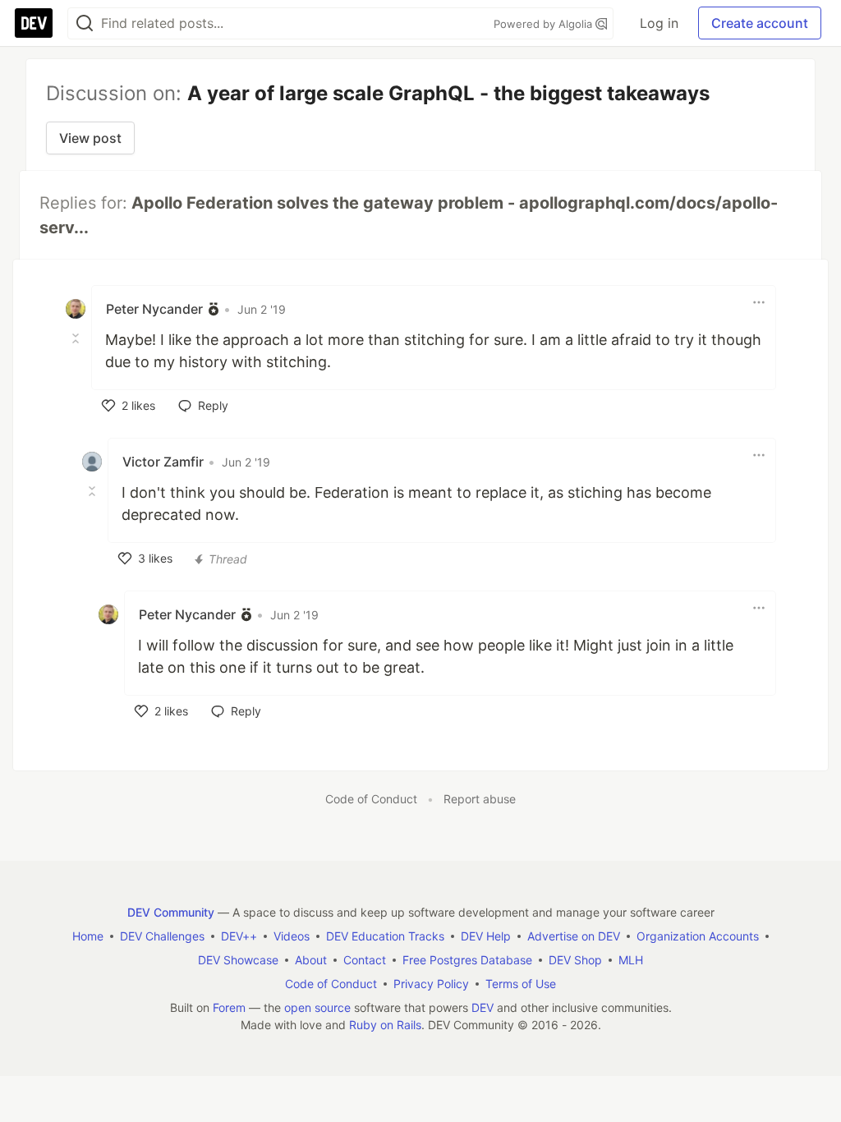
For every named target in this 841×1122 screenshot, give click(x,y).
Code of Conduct (371, 799)
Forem (229, 1007)
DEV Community (170, 912)
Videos (291, 936)
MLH (630, 960)
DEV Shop (575, 960)
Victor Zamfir (163, 461)
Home (87, 936)
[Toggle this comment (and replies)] (77, 338)
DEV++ (239, 936)
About (311, 960)
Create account (759, 23)
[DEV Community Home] (33, 23)
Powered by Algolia (544, 23)
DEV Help (486, 936)
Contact (364, 960)
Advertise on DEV (573, 936)
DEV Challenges (162, 936)
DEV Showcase (238, 960)
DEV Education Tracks (385, 936)
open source (317, 1007)
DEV (482, 1007)
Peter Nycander (154, 309)
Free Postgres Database (467, 960)
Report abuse (479, 799)
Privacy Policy (431, 984)
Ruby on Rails (385, 1025)
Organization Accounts (697, 936)
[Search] (84, 23)
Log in (659, 23)
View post (90, 138)
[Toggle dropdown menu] (759, 302)
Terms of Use (520, 984)
